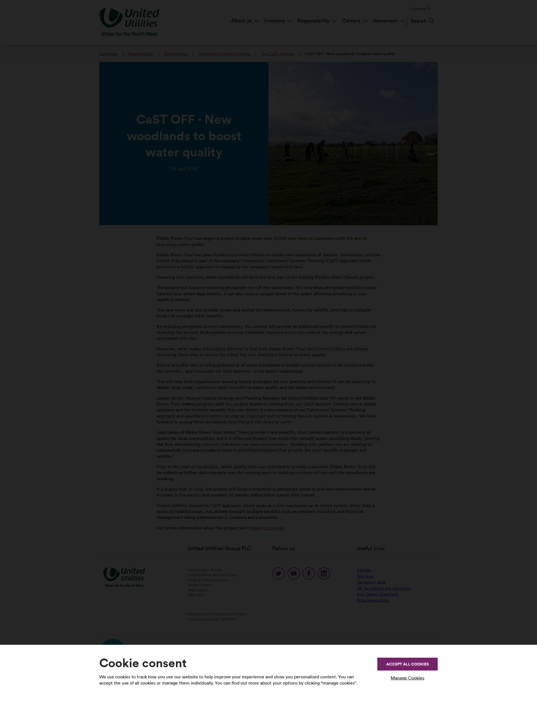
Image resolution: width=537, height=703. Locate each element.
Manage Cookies (407, 678)
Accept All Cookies (407, 664)
